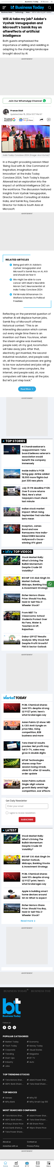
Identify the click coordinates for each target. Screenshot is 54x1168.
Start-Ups (10, 1058)
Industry (9, 1062)
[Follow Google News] (26, 119)
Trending (9, 1053)
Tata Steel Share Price (38, 1084)
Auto (31, 1062)
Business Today (31, 2)
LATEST (11, 830)
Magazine (34, 1053)
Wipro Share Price (37, 1127)
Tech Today (11, 1045)
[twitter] (14, 1027)
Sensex (8, 1097)
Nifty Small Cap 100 (38, 1101)
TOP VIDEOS (22, 552)
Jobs (7, 1066)
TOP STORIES (15, 441)
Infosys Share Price (14, 1123)
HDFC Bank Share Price (14, 1084)
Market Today (12, 1041)
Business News (6, 12)
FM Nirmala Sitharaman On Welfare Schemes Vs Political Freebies (29, 298)
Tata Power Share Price (14, 1131)
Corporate (10, 1049)
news (28, 12)
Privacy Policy (33, 1146)
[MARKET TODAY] (15, 698)
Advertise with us (10, 1146)
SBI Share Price (36, 1123)
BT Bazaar (44, 2)
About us (7, 1141)
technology (19, 12)
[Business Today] (27, 7)
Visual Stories (35, 1049)
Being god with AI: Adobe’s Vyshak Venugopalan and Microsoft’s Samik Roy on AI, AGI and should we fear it (30, 269)
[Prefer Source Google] (10, 119)
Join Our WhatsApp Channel (25, 101)
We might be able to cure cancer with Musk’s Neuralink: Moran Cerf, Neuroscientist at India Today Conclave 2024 (29, 284)
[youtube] (9, 1027)
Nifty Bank (10, 1101)
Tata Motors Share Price (14, 1079)
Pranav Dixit (16, 110)
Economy (34, 1041)
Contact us (32, 1141)
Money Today (36, 1045)
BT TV (32, 1058)
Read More (26, 389)
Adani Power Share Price (38, 1079)
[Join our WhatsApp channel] (50, 586)
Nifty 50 (33, 1097)
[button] (48, 1164)
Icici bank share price (14, 1127)
